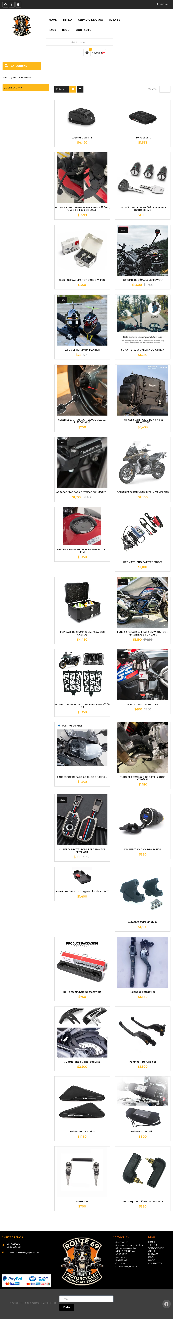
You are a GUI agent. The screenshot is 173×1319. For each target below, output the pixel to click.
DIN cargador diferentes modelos (143, 1201)
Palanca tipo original (142, 1062)
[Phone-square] (18, 4)
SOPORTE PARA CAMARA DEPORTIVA (142, 350)
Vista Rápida (87, 133)
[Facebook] (5, 4)
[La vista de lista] (80, 89)
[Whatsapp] (12, 4)
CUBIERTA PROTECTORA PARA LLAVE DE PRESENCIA (82, 850)
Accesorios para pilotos (129, 1245)
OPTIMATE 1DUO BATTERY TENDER (142, 562)
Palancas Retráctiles (142, 992)
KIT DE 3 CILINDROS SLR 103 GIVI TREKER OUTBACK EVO (142, 209)
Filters (60, 89)
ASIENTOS (121, 1254)
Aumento (121, 1257)
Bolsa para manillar (143, 1131)
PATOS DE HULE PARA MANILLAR (82, 350)
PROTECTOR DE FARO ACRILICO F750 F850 (82, 777)
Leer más (137, 133)
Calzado (120, 1263)
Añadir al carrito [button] (77, 133)
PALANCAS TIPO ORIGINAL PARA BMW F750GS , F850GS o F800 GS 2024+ (82, 209)
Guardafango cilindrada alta (82, 1062)
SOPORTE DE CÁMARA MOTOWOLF (142, 280)
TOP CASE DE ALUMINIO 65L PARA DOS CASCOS (82, 633)
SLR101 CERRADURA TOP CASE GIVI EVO (82, 280)
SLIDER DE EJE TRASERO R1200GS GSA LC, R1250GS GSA (82, 421)
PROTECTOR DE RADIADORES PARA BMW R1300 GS (82, 706)
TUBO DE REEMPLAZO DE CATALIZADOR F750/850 (142, 778)
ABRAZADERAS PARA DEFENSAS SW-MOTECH (82, 492)
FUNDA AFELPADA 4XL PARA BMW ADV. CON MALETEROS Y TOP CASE (142, 633)
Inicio (6, 77)
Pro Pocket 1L (143, 137)
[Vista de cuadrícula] (72, 89)
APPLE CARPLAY (125, 1251)
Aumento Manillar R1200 (142, 922)
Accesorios (121, 1242)
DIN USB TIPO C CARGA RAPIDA (142, 849)
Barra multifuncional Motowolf (82, 992)
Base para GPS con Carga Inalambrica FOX (82, 891)
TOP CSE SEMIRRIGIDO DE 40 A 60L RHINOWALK (142, 421)
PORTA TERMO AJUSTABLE (142, 704)
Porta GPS (82, 1201)
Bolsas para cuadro (82, 1131)
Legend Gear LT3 (82, 137)
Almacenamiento (125, 1248)
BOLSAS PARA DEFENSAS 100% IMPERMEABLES (143, 492)
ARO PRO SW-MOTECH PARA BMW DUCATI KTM (82, 550)
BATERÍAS (121, 1260)
